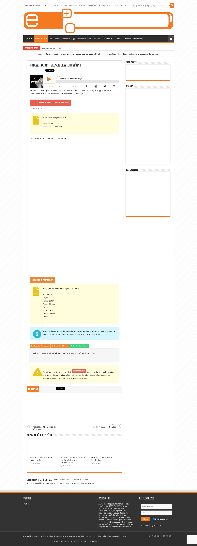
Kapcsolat (96, 39)
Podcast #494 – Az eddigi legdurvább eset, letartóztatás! (72, 460)
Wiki (31, 39)
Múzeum (106, 39)
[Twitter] (139, 5)
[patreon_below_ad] (74, 409)
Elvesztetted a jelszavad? (151, 525)
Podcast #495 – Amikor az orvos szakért (43, 458)
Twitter (27, 498)
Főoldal (56, 5)
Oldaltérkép (81, 39)
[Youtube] (142, 5)
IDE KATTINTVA (79, 371)
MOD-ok (82, 5)
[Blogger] (148, 5)
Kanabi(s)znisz (49, 123)
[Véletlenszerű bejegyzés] (171, 38)
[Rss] (134, 5)
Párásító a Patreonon (42, 280)
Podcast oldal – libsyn (79, 346)
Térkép (117, 39)
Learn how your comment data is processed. (77, 483)
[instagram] (151, 5)
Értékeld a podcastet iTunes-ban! (52, 103)
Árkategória (103, 5)
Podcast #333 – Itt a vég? (104, 426)
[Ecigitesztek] (98, 21)
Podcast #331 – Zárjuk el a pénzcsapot (44, 427)
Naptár (124, 5)
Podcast (41, 39)
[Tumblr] (146, 5)
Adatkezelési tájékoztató (133, 39)
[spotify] (154, 5)
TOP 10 (115, 5)
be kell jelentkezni (81, 480)
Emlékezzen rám (161, 519)
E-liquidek (92, 5)
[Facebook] (136, 5)
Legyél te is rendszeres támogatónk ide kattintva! (138, 54)
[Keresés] (172, 5)
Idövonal (66, 39)
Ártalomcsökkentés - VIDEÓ (52, 48)
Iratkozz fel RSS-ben (59, 346)
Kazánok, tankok (68, 5)
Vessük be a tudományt (52, 127)
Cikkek (55, 39)
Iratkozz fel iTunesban (40, 346)
